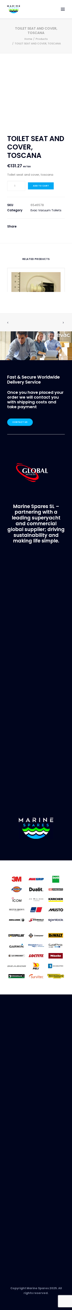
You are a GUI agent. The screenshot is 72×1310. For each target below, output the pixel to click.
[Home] (36, 828)
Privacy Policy (17, 1118)
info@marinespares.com (27, 618)
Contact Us (20, 422)
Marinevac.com (36, 715)
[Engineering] (36, 899)
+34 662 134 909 (22, 1249)
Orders (12, 1150)
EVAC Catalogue (19, 1182)
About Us (14, 1103)
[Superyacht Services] (36, 345)
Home (28, 39)
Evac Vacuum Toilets (46, 210)
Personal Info (17, 1160)
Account (13, 1145)
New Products (17, 1209)
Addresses (15, 1155)
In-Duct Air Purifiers (21, 1218)
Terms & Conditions (22, 1123)
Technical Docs (19, 1187)
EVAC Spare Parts (20, 1213)
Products (42, 39)
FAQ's (11, 1113)
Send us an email (20, 1254)
